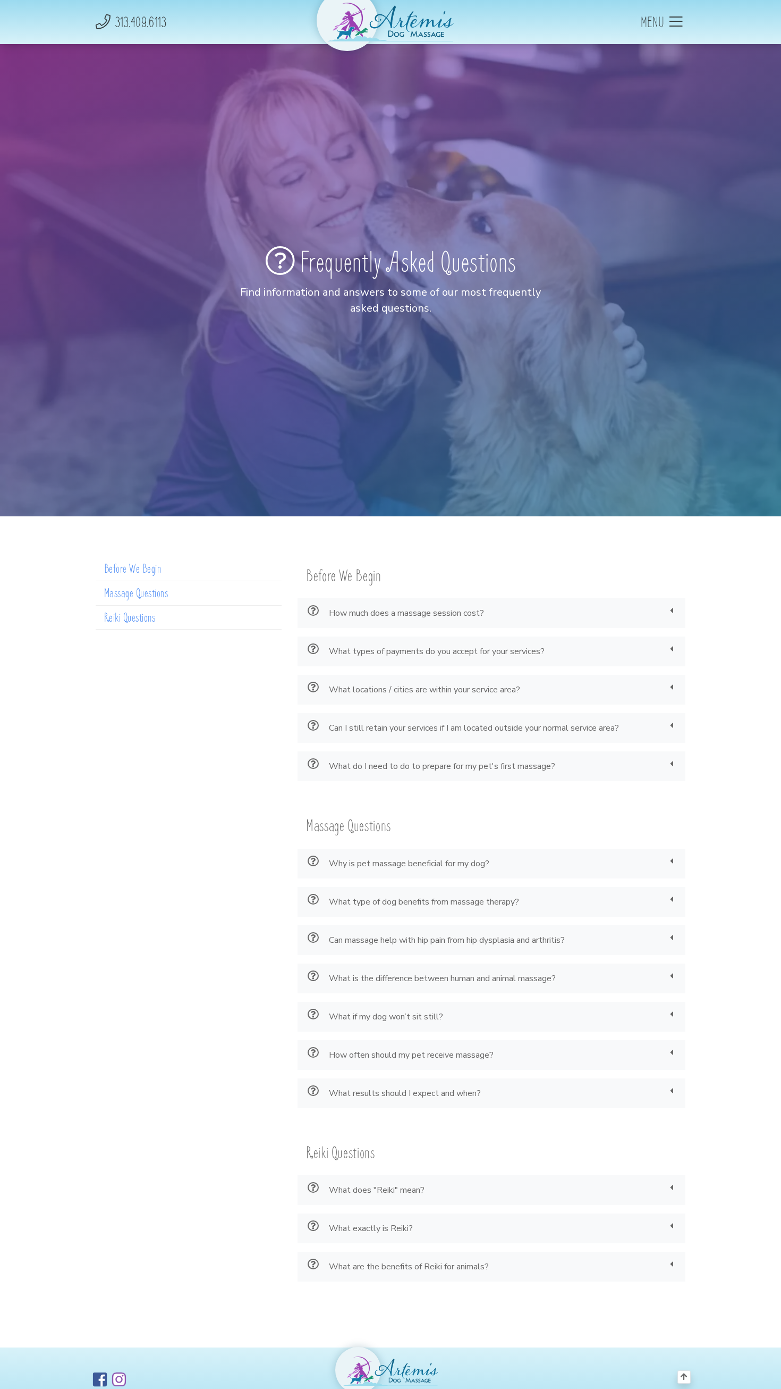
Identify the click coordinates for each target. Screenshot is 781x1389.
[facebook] (100, 1379)
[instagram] (119, 1379)
